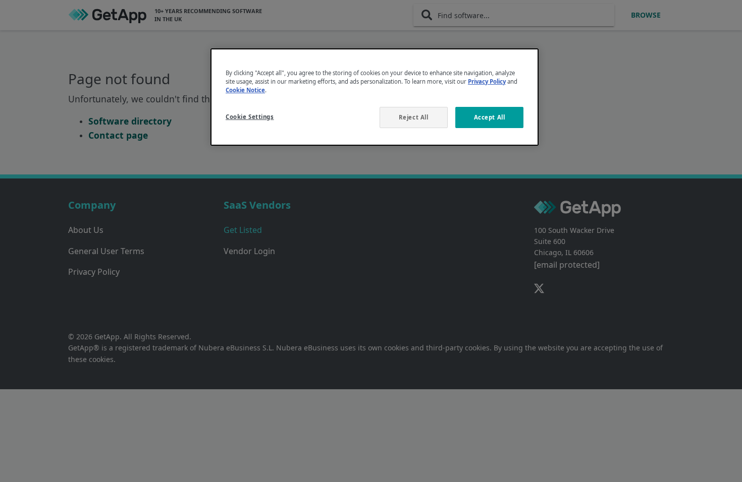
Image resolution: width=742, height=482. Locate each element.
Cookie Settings (250, 116)
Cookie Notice (245, 90)
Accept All (489, 117)
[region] (374, 97)
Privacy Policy (487, 81)
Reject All (414, 117)
